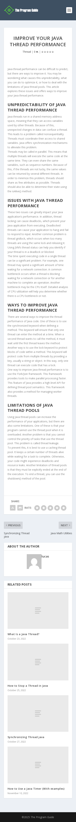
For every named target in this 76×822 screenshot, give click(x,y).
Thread (27, 51)
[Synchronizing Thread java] (38, 713)
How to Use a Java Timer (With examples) (36, 788)
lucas (45, 556)
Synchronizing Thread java (26, 737)
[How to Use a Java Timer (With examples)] (38, 765)
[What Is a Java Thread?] (38, 610)
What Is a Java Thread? (23, 634)
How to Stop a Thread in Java (28, 685)
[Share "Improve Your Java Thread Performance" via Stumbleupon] (12, 507)
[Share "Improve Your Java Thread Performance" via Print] (20, 507)
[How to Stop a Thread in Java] (38, 662)
